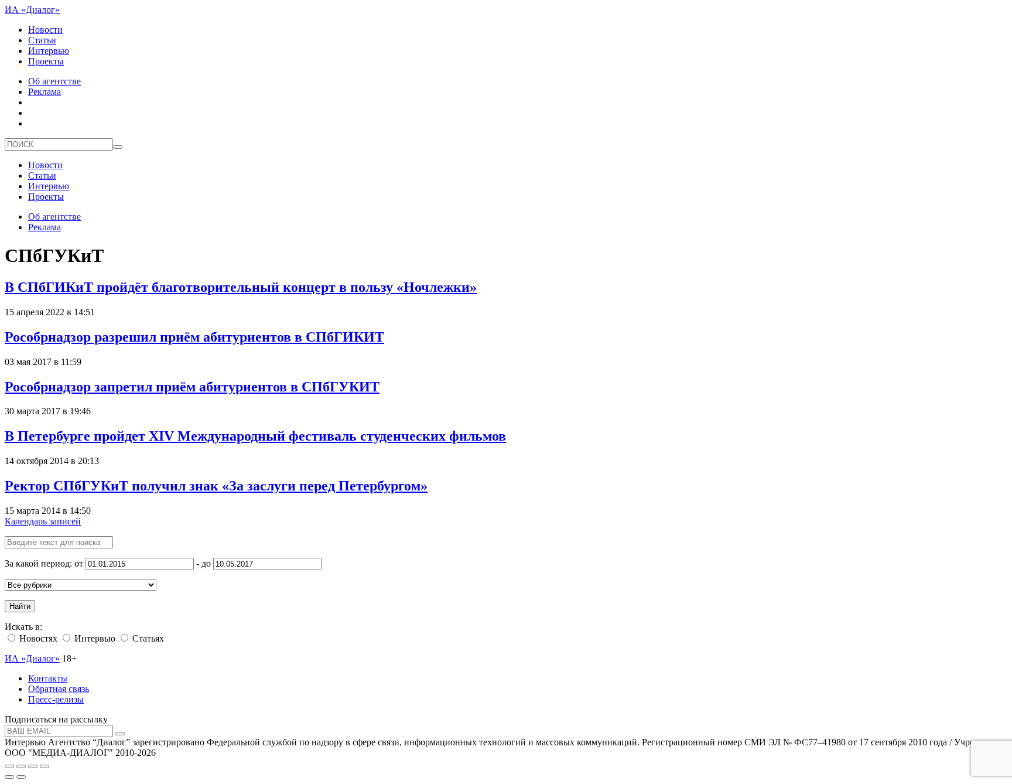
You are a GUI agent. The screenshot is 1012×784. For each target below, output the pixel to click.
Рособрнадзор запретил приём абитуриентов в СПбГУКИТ (192, 386)
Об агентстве (54, 81)
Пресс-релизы (56, 699)
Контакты (47, 678)
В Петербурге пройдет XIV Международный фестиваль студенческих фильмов (255, 436)
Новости (45, 30)
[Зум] (44, 766)
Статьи (42, 40)
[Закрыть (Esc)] (9, 766)
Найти (19, 606)
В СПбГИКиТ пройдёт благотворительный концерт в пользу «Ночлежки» (241, 287)
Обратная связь (58, 689)
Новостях (37, 638)
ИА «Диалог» (32, 10)
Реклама (44, 92)
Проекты (46, 61)
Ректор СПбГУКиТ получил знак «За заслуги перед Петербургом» (216, 485)
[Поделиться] (21, 766)
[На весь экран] (32, 766)
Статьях (147, 638)
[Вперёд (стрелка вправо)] (21, 777)
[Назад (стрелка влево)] (9, 777)
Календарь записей (43, 521)
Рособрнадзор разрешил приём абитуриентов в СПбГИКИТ (194, 337)
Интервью (48, 51)
